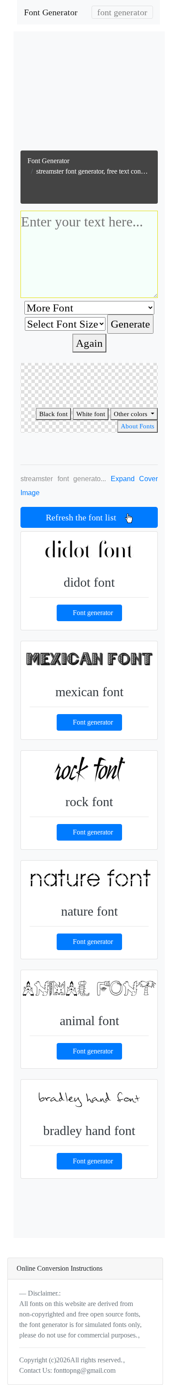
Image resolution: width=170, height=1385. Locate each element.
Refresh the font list (85, 517)
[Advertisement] (90, 92)
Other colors (131, 413)
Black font (53, 413)
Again (89, 343)
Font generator (93, 612)
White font (90, 413)
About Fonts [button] (137, 426)
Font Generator (51, 12)
